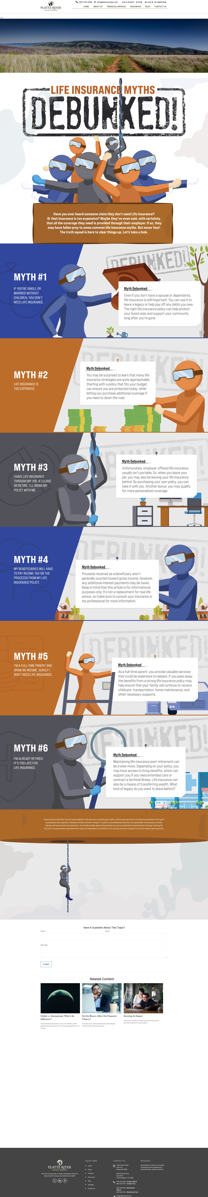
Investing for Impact (133, 1015)
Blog (89, 1181)
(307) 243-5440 (85, 2)
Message (44, 945)
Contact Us (91, 1188)
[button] (86, 6)
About (90, 1169)
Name (43, 931)
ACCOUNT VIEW (132, 2)
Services (90, 1173)
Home (90, 1166)
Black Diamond (156, 2)
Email (107, 931)
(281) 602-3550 (121, 1188)
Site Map (91, 1185)
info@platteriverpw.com (107, 2)
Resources (91, 1177)
